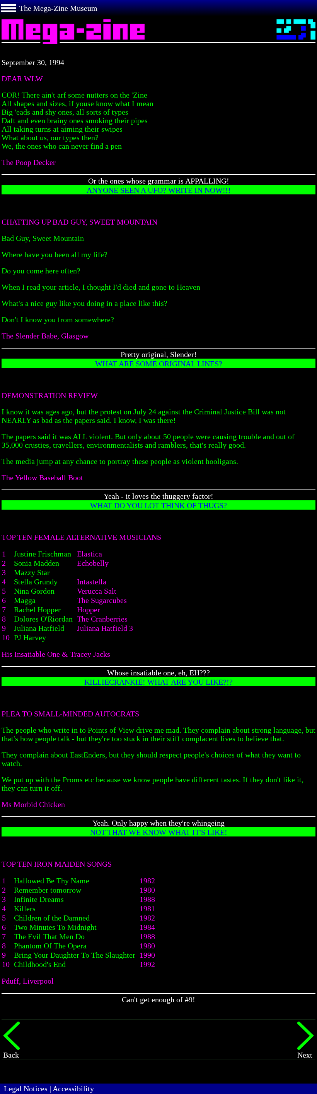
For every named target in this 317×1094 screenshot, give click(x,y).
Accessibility (73, 1088)
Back (11, 1055)
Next (304, 1055)
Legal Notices (26, 1088)
